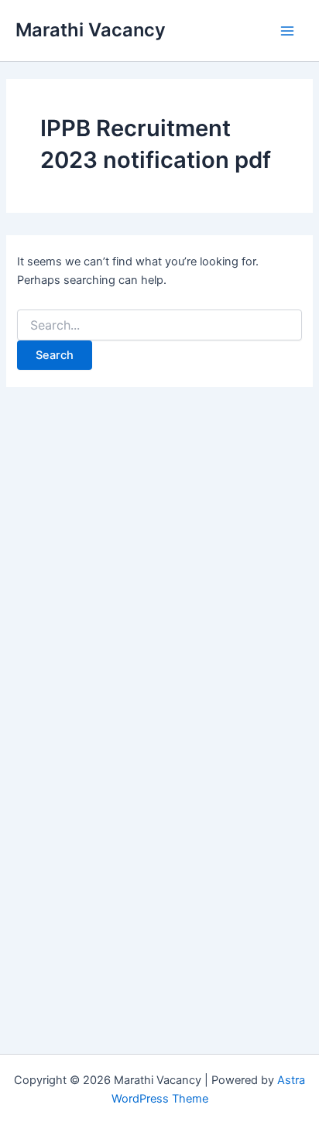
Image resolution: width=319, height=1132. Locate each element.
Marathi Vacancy (90, 30)
